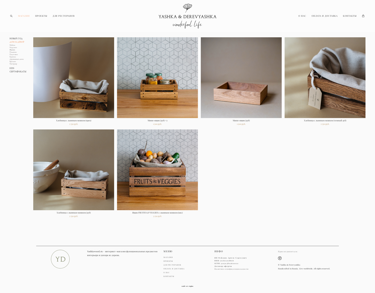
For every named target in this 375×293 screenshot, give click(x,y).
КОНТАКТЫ (350, 16)
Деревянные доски (17, 59)
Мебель (12, 45)
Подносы (13, 52)
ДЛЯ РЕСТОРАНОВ (64, 16)
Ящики (12, 50)
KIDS (12, 68)
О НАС (302, 16)
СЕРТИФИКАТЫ (18, 72)
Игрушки (13, 47)
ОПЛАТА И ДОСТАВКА (325, 16)
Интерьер (13, 64)
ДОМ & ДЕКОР (17, 42)
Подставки (14, 54)
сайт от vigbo (187, 286)
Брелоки (13, 61)
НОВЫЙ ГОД (16, 38)
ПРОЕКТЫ (41, 16)
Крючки (13, 57)
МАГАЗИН (24, 16)
